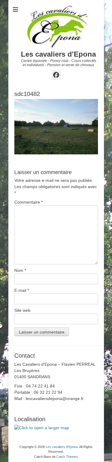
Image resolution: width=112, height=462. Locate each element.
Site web (22, 310)
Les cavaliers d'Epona (58, 54)
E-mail (21, 290)
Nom (20, 270)
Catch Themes (67, 456)
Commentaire (28, 202)
